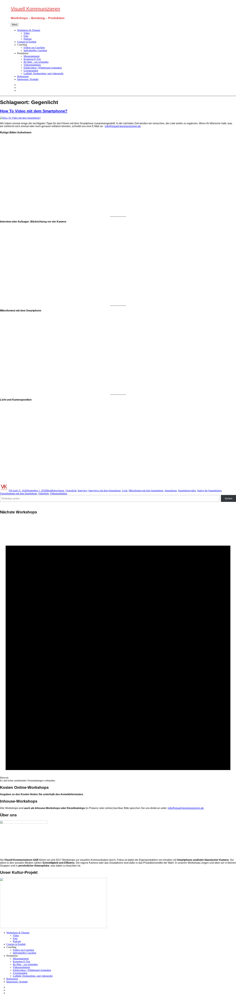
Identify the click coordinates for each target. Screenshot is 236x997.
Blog (48, 490)
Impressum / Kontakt (27, 79)
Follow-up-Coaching (34, 47)
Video (27, 33)
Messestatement (31, 56)
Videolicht (43, 493)
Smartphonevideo (187, 490)
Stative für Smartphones (209, 490)
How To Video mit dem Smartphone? (33, 111)
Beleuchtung (57, 490)
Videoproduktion (32, 64)
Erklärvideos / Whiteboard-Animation (43, 67)
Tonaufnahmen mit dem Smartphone (18, 493)
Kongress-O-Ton (32, 59)
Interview (82, 490)
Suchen (228, 498)
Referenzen (23, 76)
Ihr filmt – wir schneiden (36, 62)
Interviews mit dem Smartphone (104, 490)
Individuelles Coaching (35, 50)
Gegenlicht (70, 490)
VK (10, 490)
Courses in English (26, 41)
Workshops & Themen (28, 30)
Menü (14, 24)
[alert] (118, 650)
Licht (124, 490)
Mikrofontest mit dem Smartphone (146, 490)
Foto (26, 36)
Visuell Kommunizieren (35, 8)
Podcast (27, 39)
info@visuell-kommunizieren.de (123, 126)
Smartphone (171, 490)
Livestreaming (31, 70)
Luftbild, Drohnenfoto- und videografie (43, 73)
